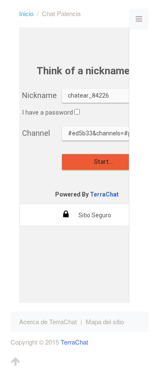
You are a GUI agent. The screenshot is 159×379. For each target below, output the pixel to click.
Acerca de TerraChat (48, 321)
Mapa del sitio (105, 321)
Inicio (26, 13)
